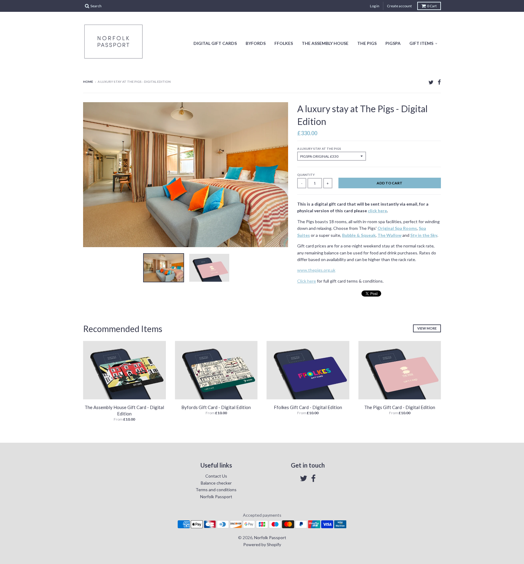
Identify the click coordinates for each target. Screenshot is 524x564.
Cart (432, 6)
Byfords (256, 43)
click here (377, 210)
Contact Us (216, 475)
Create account (399, 6)
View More (427, 328)
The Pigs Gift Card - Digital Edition (399, 407)
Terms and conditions (216, 489)
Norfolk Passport (216, 496)
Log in (374, 6)
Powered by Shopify (262, 544)
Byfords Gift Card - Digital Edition (216, 407)
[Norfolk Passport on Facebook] (439, 82)
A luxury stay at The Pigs (319, 148)
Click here (306, 281)
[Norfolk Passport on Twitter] (431, 82)
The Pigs (367, 43)
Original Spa (390, 228)
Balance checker (216, 482)
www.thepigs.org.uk (316, 270)
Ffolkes (283, 43)
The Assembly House (325, 43)
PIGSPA (393, 43)
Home (88, 81)
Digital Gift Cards (215, 43)
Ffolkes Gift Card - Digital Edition (308, 407)
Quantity (306, 174)
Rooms (410, 228)
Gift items (421, 43)
